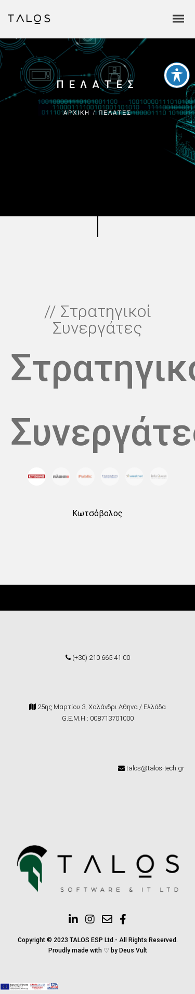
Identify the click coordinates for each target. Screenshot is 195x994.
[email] (107, 922)
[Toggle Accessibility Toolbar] (176, 75)
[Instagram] (90, 922)
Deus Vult (133, 950)
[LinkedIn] (73, 922)
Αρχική (76, 112)
